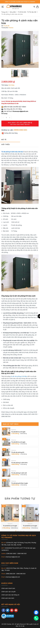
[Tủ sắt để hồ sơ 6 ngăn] (6, 442)
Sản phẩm (13, 12)
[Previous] (2, 515)
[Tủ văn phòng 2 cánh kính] (6, 462)
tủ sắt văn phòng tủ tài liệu (19, 376)
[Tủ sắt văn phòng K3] (6, 452)
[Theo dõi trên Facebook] (3, 610)
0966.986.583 (20, 130)
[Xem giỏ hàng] (37, 7)
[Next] (38, 515)
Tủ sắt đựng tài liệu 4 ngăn (19, 483)
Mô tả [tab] (3, 139)
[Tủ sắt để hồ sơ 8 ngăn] (6, 431)
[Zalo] (36, 612)
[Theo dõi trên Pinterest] (12, 610)
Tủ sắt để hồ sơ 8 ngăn (18, 432)
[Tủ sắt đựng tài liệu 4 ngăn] (6, 483)
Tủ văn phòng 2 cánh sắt (19, 473)
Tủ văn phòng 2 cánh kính (19, 462)
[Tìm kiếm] (34, 6)
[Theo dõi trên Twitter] (8, 610)
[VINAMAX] (14, 6)
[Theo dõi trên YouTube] (16, 610)
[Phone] (36, 618)
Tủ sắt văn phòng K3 (17, 452)
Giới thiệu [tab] (5, 144)
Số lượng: (4, 113)
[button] (2, 6)
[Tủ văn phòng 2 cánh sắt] (6, 472)
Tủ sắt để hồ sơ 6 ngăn (18, 442)
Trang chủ (4, 12)
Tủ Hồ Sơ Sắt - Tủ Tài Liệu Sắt (27, 12)
